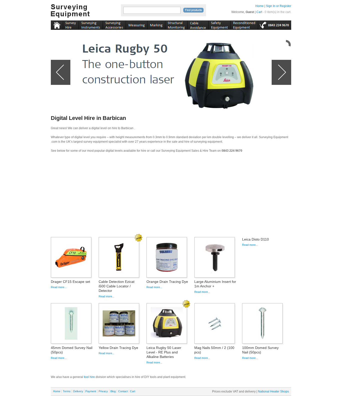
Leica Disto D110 (255, 239)
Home (259, 6)
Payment (90, 391)
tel (274, 24)
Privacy (103, 391)
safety (219, 24)
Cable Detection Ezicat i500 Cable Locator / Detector (116, 286)
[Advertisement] (171, 196)
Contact (123, 391)
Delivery (78, 391)
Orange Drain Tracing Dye (167, 282)
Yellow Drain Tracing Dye (118, 348)
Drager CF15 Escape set (70, 282)
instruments (71, 24)
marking (156, 24)
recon (244, 24)
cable (197, 24)
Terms (67, 391)
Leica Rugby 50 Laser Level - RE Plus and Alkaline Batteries (163, 352)
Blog (113, 391)
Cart (259, 12)
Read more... (59, 287)
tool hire (89, 377)
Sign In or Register (278, 6)
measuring (136, 24)
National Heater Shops (273, 391)
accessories (114, 24)
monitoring (176, 24)
